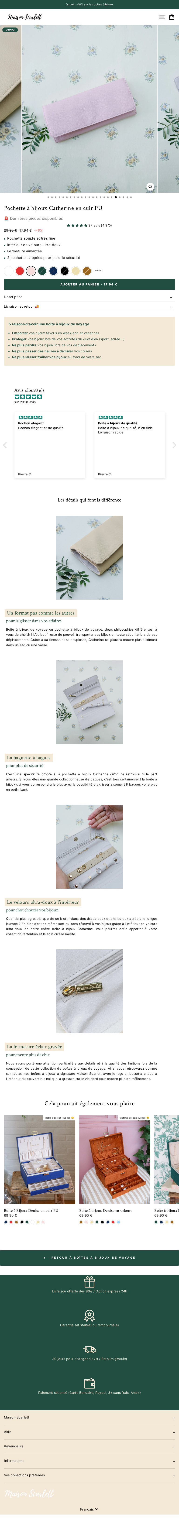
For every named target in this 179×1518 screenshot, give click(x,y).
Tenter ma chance (135, 793)
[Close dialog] (173, 708)
